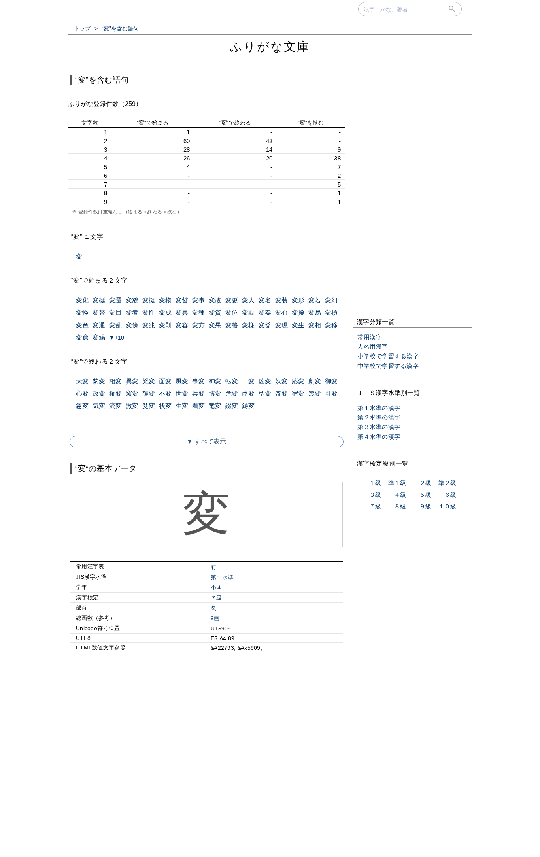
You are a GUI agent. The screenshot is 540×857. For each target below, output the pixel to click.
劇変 (314, 381)
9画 (215, 618)
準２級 (447, 482)
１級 (375, 482)
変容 (182, 325)
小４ (216, 587)
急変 (82, 405)
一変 (248, 381)
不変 (165, 393)
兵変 (198, 393)
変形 (298, 300)
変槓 (331, 312)
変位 (231, 312)
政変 (99, 393)
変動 (248, 312)
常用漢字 (369, 337)
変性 (148, 312)
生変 (182, 405)
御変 (331, 381)
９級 (425, 506)
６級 (450, 494)
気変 (99, 405)
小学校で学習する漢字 (388, 356)
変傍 (132, 325)
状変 (165, 405)
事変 (198, 381)
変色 (82, 325)
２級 (425, 482)
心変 (82, 393)
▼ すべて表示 (206, 441)
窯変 (132, 393)
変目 (115, 312)
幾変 (314, 393)
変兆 (148, 325)
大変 (82, 381)
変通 (99, 325)
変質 (215, 312)
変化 (82, 300)
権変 (115, 393)
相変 (115, 381)
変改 (215, 300)
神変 (215, 381)
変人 (248, 300)
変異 (182, 312)
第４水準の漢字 (378, 436)
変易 (314, 312)
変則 (165, 325)
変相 (314, 325)
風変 (182, 381)
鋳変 (248, 405)
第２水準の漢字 (378, 417)
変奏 (265, 312)
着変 (198, 405)
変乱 (115, 325)
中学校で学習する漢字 (388, 365)
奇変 (281, 393)
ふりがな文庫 (270, 46)
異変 (132, 381)
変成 (165, 312)
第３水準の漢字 (378, 426)
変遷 (115, 300)
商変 (248, 393)
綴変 (231, 405)
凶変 (265, 381)
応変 (298, 381)
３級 (375, 494)
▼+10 (116, 337)
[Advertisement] (206, 727)
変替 (99, 312)
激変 (132, 405)
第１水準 (222, 577)
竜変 (215, 405)
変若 (314, 300)
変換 (298, 312)
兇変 (148, 381)
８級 (400, 506)
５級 (425, 494)
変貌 (132, 300)
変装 (281, 300)
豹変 (99, 381)
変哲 (182, 300)
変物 (165, 300)
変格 (231, 325)
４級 (400, 494)
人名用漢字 (372, 346)
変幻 (331, 300)
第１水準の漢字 (378, 407)
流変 (115, 405)
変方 (198, 325)
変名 (265, 300)
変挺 (148, 300)
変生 (298, 325)
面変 (165, 381)
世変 (182, 393)
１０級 (447, 506)
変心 (281, 312)
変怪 (82, 312)
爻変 (148, 405)
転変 (231, 381)
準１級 (397, 482)
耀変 (148, 393)
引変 (331, 393)
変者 (132, 312)
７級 (216, 598)
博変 (215, 393)
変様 (248, 325)
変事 (198, 300)
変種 (198, 312)
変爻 (265, 325)
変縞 (99, 337)
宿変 (298, 393)
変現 (281, 325)
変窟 (82, 337)
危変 (231, 393)
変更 (231, 300)
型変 (265, 393)
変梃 (99, 300)
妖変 (281, 381)
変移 (331, 325)
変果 (215, 325)
